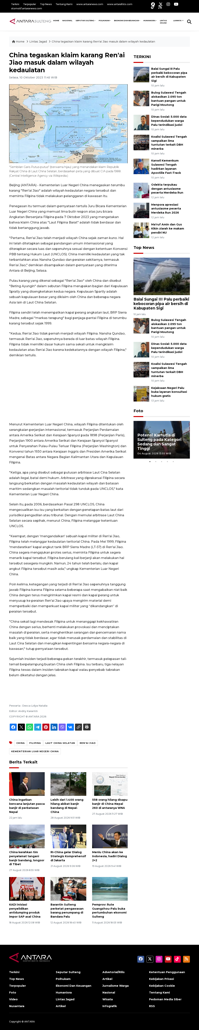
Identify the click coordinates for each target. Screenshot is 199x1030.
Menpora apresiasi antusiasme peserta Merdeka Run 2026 (166, 209)
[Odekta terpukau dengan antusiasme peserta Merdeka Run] (141, 190)
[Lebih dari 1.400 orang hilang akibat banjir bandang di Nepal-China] (68, 784)
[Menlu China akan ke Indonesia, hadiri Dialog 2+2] (110, 836)
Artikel (61, 1006)
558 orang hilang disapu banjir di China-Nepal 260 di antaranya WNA (109, 804)
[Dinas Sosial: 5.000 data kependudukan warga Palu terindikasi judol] (141, 122)
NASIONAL (67, 20)
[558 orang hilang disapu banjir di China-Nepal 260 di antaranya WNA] (110, 784)
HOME (56, 20)
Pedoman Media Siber (165, 999)
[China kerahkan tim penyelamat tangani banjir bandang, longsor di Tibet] (27, 836)
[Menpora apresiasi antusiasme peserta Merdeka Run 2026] (141, 210)
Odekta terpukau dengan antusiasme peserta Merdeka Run (167, 189)
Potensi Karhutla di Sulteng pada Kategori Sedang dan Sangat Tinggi (159, 442)
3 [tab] (162, 461)
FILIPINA (35, 743)
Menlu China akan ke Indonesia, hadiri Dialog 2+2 (109, 856)
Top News (46, 4)
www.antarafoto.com (119, 4)
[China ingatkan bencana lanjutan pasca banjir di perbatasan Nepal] (27, 784)
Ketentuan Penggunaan (167, 972)
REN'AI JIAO (88, 743)
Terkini (15, 4)
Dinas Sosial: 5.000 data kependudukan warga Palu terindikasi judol (169, 121)
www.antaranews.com (89, 4)
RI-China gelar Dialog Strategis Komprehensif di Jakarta (68, 856)
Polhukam (104, 20)
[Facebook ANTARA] (153, 4)
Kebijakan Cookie (162, 985)
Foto (138, 411)
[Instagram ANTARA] (168, 4)
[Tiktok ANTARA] (152, 7)
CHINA (20, 743)
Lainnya (177, 20)
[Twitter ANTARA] (161, 4)
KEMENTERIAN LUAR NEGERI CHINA (35, 751)
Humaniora (149, 20)
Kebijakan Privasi (161, 979)
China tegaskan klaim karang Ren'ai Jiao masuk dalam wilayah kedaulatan (103, 41)
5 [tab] (173, 461)
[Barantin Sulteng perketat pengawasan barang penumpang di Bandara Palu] (68, 888)
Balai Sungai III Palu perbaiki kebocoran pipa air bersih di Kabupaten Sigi (161, 303)
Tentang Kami (64, 4)
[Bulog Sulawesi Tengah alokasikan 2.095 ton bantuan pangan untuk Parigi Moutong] (141, 98)
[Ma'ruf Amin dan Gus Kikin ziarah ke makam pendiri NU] (141, 230)
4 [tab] (167, 461)
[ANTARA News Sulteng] (30, 21)
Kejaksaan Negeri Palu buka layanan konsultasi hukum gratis (169, 392)
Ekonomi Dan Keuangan (126, 20)
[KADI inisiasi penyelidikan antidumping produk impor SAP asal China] (27, 888)
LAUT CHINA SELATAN (60, 743)
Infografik (109, 1006)
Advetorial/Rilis (113, 972)
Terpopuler (29, 4)
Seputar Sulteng (85, 20)
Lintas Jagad (163, 21)
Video (13, 999)
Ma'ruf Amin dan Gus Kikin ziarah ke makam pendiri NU (167, 228)
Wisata (107, 999)
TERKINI (142, 56)
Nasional (108, 992)
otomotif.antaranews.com (26, 8)
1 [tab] (150, 461)
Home (20, 41)
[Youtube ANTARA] (176, 4)
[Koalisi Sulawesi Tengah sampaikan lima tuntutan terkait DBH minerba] (141, 142)
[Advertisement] (68, 390)
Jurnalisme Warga (115, 985)
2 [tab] (156, 461)
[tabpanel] (162, 439)
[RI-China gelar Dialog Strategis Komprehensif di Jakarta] (68, 836)
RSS (152, 1006)
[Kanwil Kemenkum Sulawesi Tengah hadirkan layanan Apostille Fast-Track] (141, 166)
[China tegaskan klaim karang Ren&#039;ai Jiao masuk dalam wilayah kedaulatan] (162, 276)
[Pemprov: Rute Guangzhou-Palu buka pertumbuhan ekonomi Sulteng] (110, 888)
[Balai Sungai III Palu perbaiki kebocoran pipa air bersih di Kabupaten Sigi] (141, 74)
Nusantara (16, 1006)
